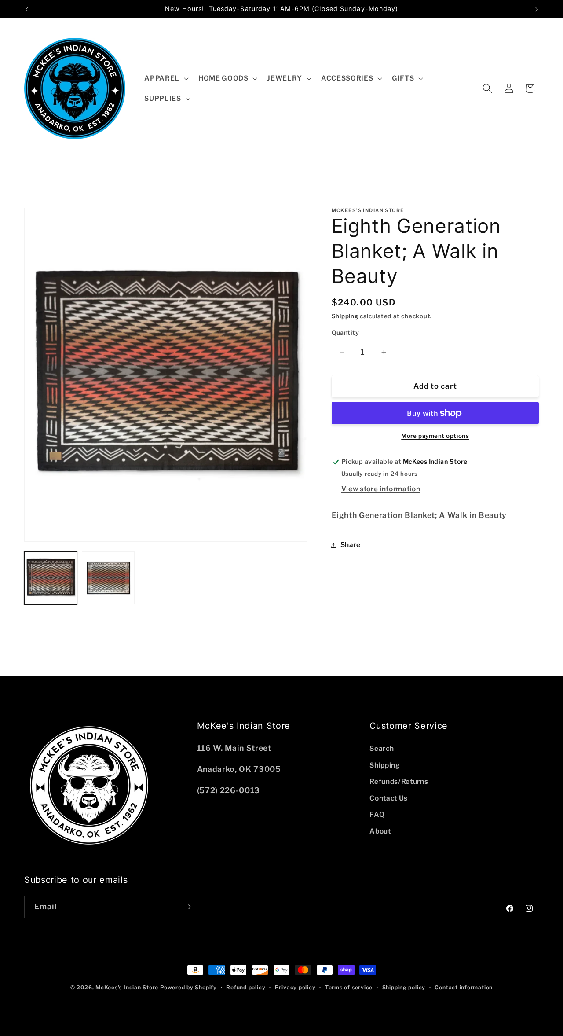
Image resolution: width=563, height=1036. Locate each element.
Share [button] (350, 544)
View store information (380, 489)
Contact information (464, 987)
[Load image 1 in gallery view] (50, 577)
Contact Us (388, 798)
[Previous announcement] (27, 9)
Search (381, 748)
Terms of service (349, 987)
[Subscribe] (187, 907)
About (380, 831)
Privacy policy (295, 987)
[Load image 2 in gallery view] (108, 577)
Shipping (345, 316)
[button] (166, 78)
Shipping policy (404, 987)
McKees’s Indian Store (127, 987)
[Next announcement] (536, 9)
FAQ (376, 815)
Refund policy (245, 987)
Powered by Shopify (188, 987)
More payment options (435, 436)
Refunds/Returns (398, 781)
